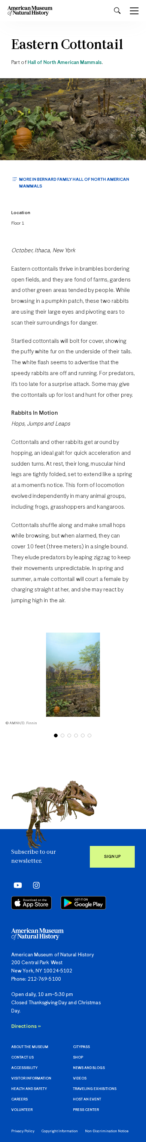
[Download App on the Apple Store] (31, 903)
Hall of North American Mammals (65, 62)
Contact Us (22, 1057)
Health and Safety (29, 1089)
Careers (19, 1099)
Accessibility (24, 1068)
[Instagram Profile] (34, 885)
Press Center (86, 1110)
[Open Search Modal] (117, 10)
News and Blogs (89, 1068)
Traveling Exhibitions (94, 1089)
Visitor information (31, 1078)
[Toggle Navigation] (134, 10)
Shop (78, 1057)
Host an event (87, 1099)
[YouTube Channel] (16, 885)
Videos (79, 1078)
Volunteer (22, 1110)
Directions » (26, 1026)
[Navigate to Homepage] (29, 11)
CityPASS (81, 1047)
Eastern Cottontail (67, 45)
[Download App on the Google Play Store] (83, 903)
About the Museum (29, 1047)
